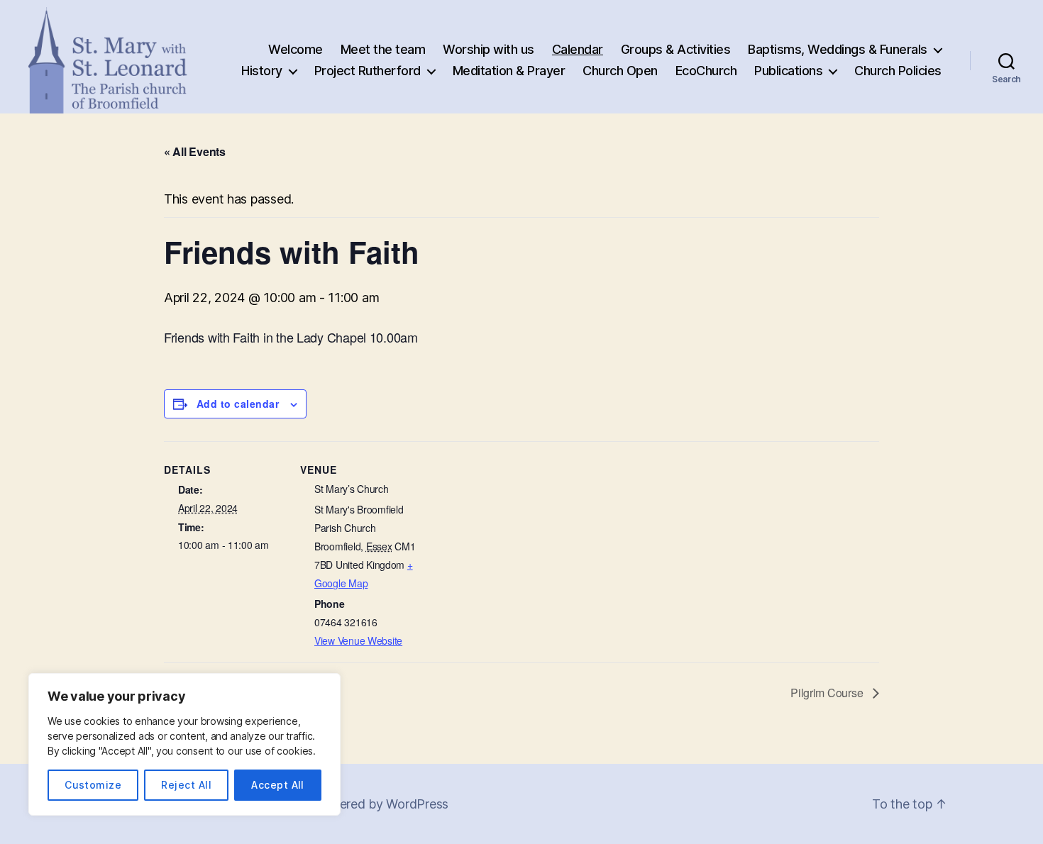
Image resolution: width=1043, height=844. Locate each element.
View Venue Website (358, 640)
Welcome (295, 49)
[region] (184, 744)
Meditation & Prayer (509, 70)
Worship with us (488, 49)
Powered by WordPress (380, 803)
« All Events (195, 151)
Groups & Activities (676, 49)
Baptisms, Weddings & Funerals (837, 49)
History (261, 70)
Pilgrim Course (828, 692)
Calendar (577, 49)
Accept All (277, 785)
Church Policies (898, 70)
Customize (93, 785)
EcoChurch (706, 70)
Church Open (620, 70)
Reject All (186, 785)
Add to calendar (238, 403)
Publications (788, 70)
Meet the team (383, 49)
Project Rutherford (367, 70)
